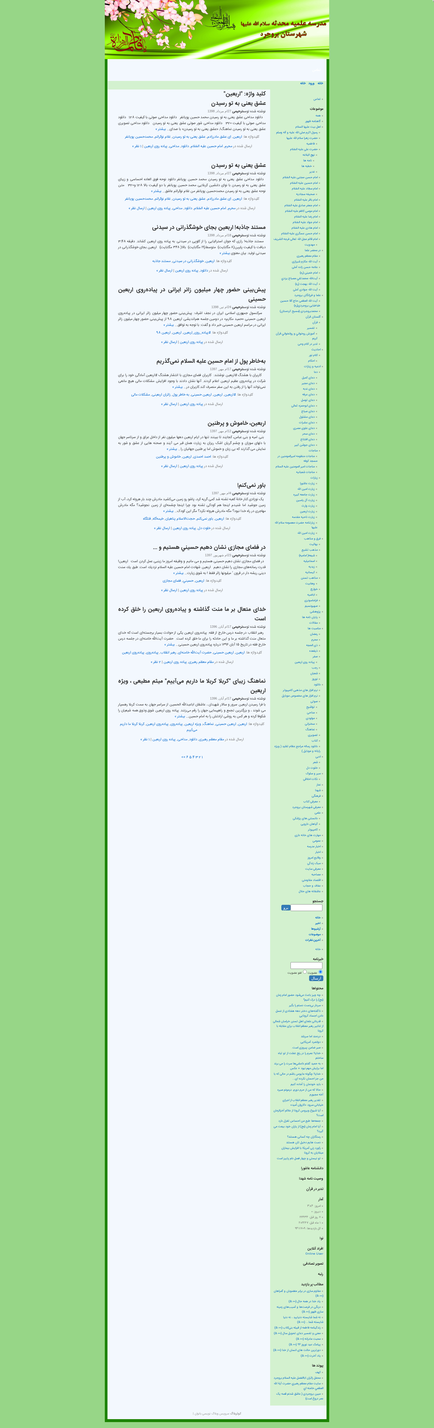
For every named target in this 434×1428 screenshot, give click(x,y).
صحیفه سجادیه (305, 194)
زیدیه (312, 567)
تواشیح (310, 707)
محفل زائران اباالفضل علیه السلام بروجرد (297, 1378)
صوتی (314, 701)
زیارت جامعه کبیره (304, 494)
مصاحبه (316, 874)
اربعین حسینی (201, 395)
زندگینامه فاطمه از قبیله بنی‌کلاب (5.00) (298, 1327)
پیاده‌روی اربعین (133, 653)
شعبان (314, 673)
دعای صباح (308, 411)
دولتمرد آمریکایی (311, 1042)
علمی (318, 813)
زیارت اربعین (307, 511)
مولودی (310, 718)
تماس (316, 70)
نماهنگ (208, 724)
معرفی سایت (313, 869)
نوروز (315, 679)
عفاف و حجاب (312, 886)
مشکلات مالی (140, 395)
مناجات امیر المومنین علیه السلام (295, 466)
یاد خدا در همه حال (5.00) (305, 1301)
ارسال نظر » (136, 208)
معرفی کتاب (311, 801)
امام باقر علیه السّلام (306, 200)
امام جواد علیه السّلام (305, 222)
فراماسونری (311, 600)
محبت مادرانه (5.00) (308, 1339)
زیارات (314, 478)
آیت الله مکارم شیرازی (305, 261)
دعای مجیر (308, 383)
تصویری (313, 735)
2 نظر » (156, 662)
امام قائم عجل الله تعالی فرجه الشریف (295, 239)
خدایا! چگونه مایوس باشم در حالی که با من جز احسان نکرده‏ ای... (298, 1076)
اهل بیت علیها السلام (308, 127)
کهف (318, 1372)
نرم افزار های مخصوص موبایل (300, 696)
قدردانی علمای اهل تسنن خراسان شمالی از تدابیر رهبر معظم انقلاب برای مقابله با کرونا (298, 1026)
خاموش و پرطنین (168, 457)
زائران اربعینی (161, 395)
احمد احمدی (202, 457)
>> (183, 757)
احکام (311, 361)
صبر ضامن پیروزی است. (306, 1047)
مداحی (174, 146)
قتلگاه (147, 519)
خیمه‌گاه (158, 519)
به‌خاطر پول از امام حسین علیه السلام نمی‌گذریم (211, 361)
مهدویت (310, 245)
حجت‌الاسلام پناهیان (180, 519)
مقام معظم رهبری (201, 662)
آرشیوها (316, 929)
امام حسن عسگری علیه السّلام (299, 233)
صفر (315, 656)
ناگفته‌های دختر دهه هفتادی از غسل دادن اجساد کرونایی (299, 1013)
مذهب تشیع (310, 550)
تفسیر (311, 328)
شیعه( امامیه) (307, 555)
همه (318, 115)
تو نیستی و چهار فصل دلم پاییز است (299, 1158)
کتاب (315, 741)
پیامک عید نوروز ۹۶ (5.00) (305, 1344)
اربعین (237, 137)
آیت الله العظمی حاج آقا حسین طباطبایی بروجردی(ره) (300, 303)
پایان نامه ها (310, 617)
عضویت (312, 973)
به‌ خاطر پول (180, 395)
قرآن (315, 322)
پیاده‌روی (152, 653)
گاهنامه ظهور (313, 121)
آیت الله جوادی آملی (305, 289)
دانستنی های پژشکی (305, 818)
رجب (315, 668)
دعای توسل (308, 400)
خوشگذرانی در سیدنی (188, 261)
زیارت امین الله (306, 489)
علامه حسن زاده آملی (305, 267)
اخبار (318, 852)
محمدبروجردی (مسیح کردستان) (299, 311)
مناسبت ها (314, 628)
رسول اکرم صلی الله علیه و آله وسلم (297, 132)
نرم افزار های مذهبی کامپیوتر (300, 690)
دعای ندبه (309, 389)
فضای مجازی (172, 581)
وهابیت (310, 583)
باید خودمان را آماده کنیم (306, 1084)
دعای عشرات (307, 422)
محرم (228, 146)
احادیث (316, 349)
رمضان (314, 634)
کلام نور (313, 355)
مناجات (313, 450)
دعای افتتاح (308, 439)
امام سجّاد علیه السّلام (305, 188)
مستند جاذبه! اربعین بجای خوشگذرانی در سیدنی (209, 227)
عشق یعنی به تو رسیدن (238, 103)
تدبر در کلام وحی (308, 344)
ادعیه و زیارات (312, 366)
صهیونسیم (311, 606)
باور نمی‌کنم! (251, 485)
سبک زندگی (314, 863)
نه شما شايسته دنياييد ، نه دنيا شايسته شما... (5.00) (303, 1320)
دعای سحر (308, 434)
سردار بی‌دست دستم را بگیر (305, 1005)
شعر (315, 762)
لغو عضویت (294, 973)
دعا (316, 372)
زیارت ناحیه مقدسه (303, 517)
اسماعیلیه (309, 561)
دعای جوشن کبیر (304, 445)
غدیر (312, 172)
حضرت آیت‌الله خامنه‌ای (194, 653)
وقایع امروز (314, 858)
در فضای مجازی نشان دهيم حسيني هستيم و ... (209, 547)
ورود (311, 83)
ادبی (318, 756)
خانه (320, 83)
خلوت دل (204, 528)
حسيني (188, 581)
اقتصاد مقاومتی (311, 880)
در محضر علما (313, 250)
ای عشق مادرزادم (219, 137)
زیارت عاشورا (307, 483)
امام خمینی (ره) (309, 273)
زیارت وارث (308, 506)
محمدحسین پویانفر (139, 137)
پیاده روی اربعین (155, 146)
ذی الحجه (312, 645)
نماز (318, 785)
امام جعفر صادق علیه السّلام (301, 205)
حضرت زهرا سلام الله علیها (302, 138)
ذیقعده (313, 651)
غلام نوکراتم (163, 137)
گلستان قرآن (313, 317)
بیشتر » (160, 129)
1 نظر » (136, 146)
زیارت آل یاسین (305, 500)
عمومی (317, 841)
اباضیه (311, 595)
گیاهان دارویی (309, 824)
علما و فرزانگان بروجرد (307, 295)
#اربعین (230, 395)
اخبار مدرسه (314, 846)
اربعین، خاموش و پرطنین (237, 423)
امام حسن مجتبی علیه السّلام (300, 177)
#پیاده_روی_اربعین (197, 333)
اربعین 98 (163, 333)
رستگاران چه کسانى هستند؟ (304, 1137)
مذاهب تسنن (309, 578)
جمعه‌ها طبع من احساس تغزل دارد (299, 1121)
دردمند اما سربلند (311, 1036)
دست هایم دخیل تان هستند (303, 1142)
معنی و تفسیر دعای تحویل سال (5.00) (297, 1333)
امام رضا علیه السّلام (306, 216)
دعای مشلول (307, 417)
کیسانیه (310, 572)
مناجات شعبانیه (305, 472)
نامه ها (307, 160)
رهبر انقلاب (168, 653)
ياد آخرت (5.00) (311, 1356)
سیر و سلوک (313, 773)
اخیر (318, 923)
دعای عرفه (308, 394)
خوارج (314, 589)
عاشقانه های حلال (310, 891)
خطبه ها (306, 166)
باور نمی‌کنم (205, 519)
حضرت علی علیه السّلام (304, 149)
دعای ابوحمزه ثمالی (303, 406)
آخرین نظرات (313, 940)
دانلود (185, 146)
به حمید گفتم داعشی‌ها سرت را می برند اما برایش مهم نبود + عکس (298, 1066)
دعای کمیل (308, 377)
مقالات (313, 623)
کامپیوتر (313, 829)
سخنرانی (310, 724)
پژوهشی (315, 611)
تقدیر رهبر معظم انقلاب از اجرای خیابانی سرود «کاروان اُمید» (303, 1102)
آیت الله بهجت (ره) (306, 284)
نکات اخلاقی (310, 779)
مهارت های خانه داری (308, 835)
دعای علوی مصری (304, 428)
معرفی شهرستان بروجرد (306, 807)
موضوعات (315, 934)
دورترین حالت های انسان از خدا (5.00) (297, 1350)
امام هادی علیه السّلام (305, 228)
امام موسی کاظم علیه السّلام (301, 211)
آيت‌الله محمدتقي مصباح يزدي (299, 278)
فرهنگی (316, 796)
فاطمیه (310, 144)
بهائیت (313, 544)
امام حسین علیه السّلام (207, 146)
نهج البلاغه (309, 155)
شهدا (318, 790)
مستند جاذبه (161, 261)
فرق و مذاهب (312, 538)
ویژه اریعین (193, 724)
